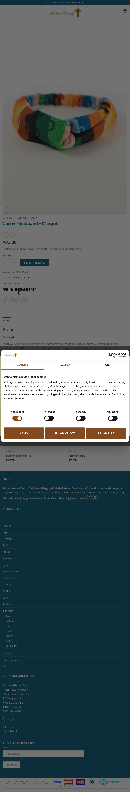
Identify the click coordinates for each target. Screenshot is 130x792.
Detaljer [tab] (65, 364)
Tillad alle (106, 433)
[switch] (49, 418)
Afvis (24, 433)
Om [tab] (107, 364)
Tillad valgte (65, 433)
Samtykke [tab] (22, 364)
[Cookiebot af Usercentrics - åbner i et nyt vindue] (111, 355)
